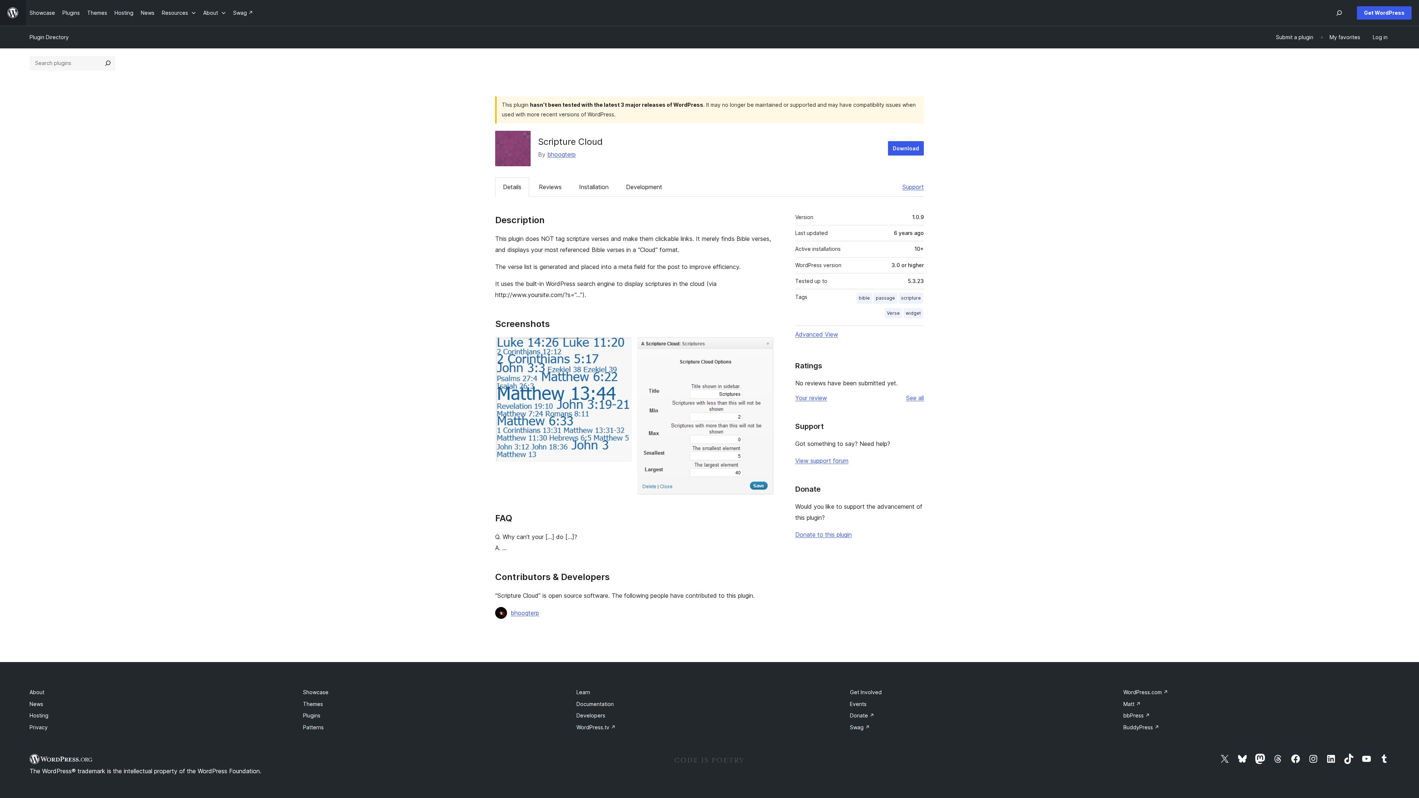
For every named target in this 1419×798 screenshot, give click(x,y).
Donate (862, 715)
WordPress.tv (596, 727)
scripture (911, 298)
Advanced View (816, 334)
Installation (594, 187)
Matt (1132, 704)
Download (906, 148)
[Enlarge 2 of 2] (764, 347)
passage (885, 298)
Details (512, 187)
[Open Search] (1339, 13)
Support (913, 187)
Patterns (313, 727)
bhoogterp (561, 154)
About (37, 692)
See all (915, 398)
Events (858, 704)
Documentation (595, 704)
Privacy (39, 727)
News (36, 704)
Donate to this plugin (823, 534)
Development (644, 187)
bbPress (1136, 715)
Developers (590, 715)
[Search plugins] (108, 63)
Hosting (39, 715)
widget (913, 313)
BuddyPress (1141, 727)
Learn (583, 692)
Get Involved (866, 692)
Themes (313, 704)
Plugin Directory (49, 37)
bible (864, 298)
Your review (811, 398)
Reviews (550, 187)
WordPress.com (1145, 692)
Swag (860, 727)
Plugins (311, 715)
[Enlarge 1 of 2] (621, 347)
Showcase (316, 692)
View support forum (821, 460)
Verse (893, 313)
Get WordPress (1384, 13)
